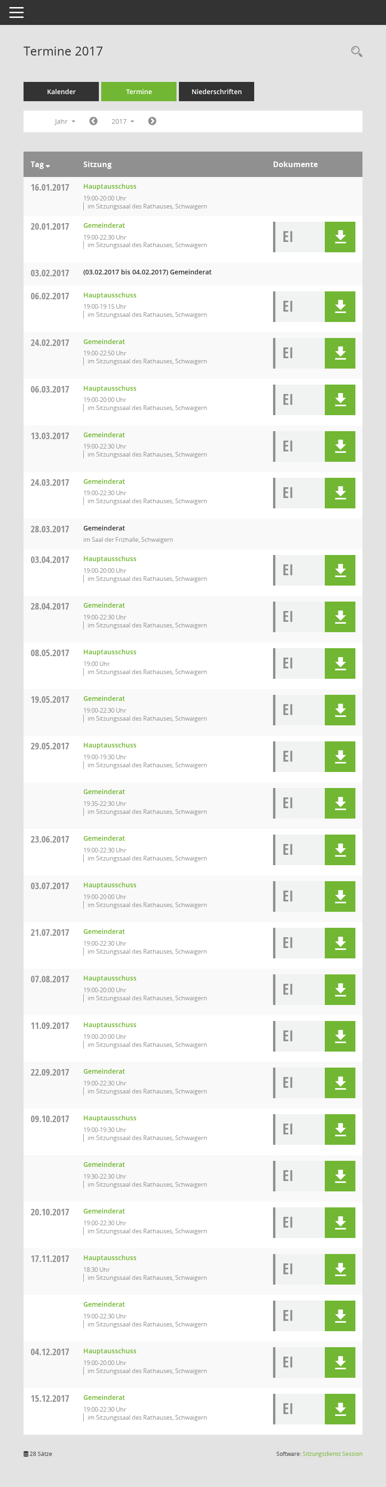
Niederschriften (217, 91)
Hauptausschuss (110, 186)
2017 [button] (120, 121)
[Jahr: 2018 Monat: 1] (152, 121)
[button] (340, 237)
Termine (139, 91)
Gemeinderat (104, 225)
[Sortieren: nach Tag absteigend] (48, 164)
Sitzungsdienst (332, 1454)
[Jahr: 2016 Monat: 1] (93, 121)
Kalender (61, 91)
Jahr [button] (62, 121)
